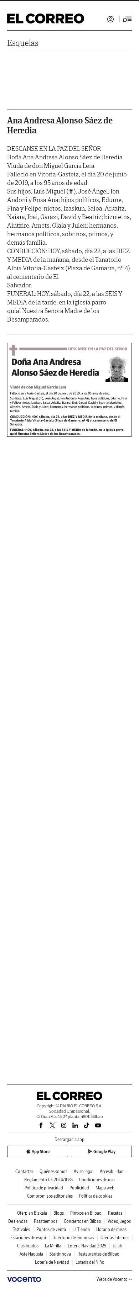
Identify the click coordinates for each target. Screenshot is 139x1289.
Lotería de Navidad (52, 1262)
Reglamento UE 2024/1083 (48, 1179)
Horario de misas (111, 1229)
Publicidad (79, 1187)
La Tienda (81, 1229)
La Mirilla (53, 1245)
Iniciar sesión (110, 19)
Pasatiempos (45, 1221)
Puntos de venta (51, 1229)
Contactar (24, 1171)
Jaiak (117, 1245)
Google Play (104, 1151)
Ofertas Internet (115, 1237)
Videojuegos (119, 1221)
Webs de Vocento (112, 1279)
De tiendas (17, 1221)
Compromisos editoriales (50, 1196)
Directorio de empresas (73, 1237)
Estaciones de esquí (28, 1237)
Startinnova (60, 1254)
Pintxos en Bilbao (86, 1213)
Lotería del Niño (90, 1262)
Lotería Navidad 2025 (87, 1245)
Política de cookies (95, 1196)
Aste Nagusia (31, 1254)
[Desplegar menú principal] (127, 19)
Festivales (21, 1229)
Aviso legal (83, 1171)
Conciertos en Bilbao (82, 1221)
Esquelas (22, 42)
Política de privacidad (44, 1187)
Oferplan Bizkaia (32, 1213)
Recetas (115, 1213)
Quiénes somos (53, 1171)
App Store (41, 1151)
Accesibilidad (112, 1171)
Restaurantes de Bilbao (98, 1254)
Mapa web (105, 1187)
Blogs (58, 1213)
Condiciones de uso (97, 1179)
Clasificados (27, 1245)
